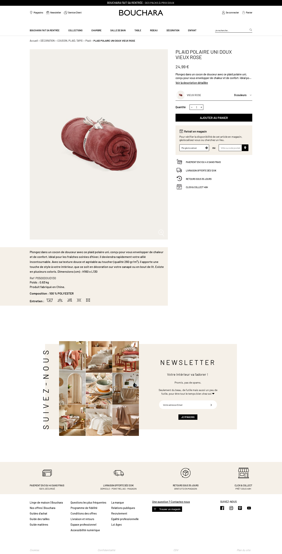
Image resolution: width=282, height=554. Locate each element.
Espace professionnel (83, 524)
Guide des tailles (39, 519)
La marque (117, 502)
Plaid (88, 40)
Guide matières (39, 524)
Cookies (34, 550)
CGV (175, 550)
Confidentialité (106, 550)
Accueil (34, 40)
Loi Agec (116, 524)
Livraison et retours (82, 519)
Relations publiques (123, 508)
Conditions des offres (84, 513)
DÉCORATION (47, 40)
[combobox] (233, 30)
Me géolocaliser (189, 148)
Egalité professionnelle (125, 519)
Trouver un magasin (170, 509)
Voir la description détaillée (192, 82)
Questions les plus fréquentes (88, 502)
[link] (230, 12)
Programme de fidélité (84, 508)
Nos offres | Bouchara (42, 508)
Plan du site (243, 550)
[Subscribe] (211, 404)
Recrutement (119, 513)
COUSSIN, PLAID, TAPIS (70, 40)
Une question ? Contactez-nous (171, 501)
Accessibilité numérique (85, 530)
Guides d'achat (38, 513)
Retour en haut (275, 543)
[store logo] (141, 13)
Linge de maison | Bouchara (46, 502)
